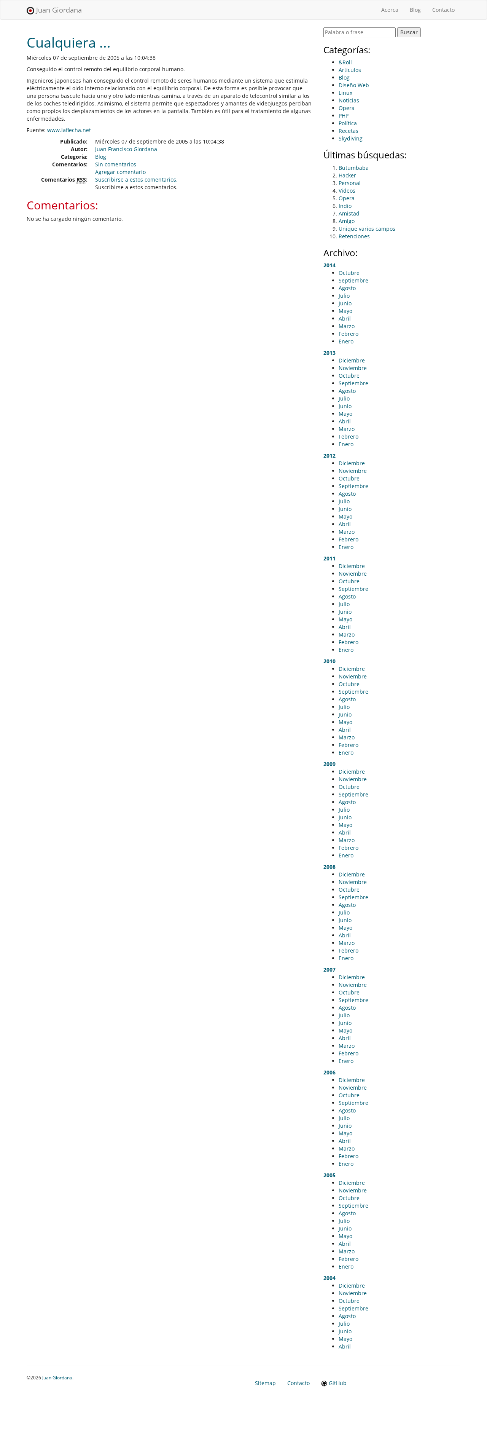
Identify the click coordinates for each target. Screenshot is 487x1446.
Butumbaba (354, 167)
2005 (329, 1175)
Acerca (392, 9)
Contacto (443, 9)
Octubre (349, 272)
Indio (345, 205)
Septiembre (353, 280)
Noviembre (353, 368)
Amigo (347, 221)
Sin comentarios (115, 164)
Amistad (349, 213)
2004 (329, 1278)
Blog (415, 9)
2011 (329, 558)
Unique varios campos (367, 228)
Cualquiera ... (69, 42)
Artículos (350, 69)
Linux (345, 92)
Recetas (348, 130)
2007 (329, 969)
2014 (329, 265)
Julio (344, 295)
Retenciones (354, 236)
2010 (329, 661)
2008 (329, 866)
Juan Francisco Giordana (126, 149)
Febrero (348, 333)
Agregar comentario (120, 172)
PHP (344, 115)
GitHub (337, 1383)
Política (348, 123)
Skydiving (351, 138)
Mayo (345, 310)
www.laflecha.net (69, 130)
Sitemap (265, 1383)
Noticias (349, 100)
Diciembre (352, 360)
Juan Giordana (58, 9)
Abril (345, 318)
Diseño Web (354, 85)
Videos (347, 190)
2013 (329, 352)
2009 (329, 764)
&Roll (345, 62)
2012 (329, 455)
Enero (346, 341)
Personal (350, 183)
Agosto (347, 288)
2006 (329, 1072)
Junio (345, 303)
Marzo (347, 326)
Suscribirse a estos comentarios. (136, 179)
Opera (347, 108)
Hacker (347, 175)
